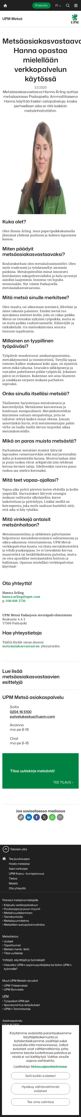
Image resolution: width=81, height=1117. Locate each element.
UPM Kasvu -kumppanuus (26, 873)
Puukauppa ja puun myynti (22, 909)
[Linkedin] (28, 817)
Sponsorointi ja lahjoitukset (22, 1005)
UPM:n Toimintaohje (17, 1009)
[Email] (60, 817)
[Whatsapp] (52, 817)
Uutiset (8, 941)
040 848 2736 (15, 601)
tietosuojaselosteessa (49, 1066)
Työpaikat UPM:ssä (16, 1001)
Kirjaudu (41, 5)
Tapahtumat (12, 945)
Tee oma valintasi (40, 1102)
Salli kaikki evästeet (40, 1076)
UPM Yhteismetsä (16, 985)
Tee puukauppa (19, 859)
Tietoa (13, 878)
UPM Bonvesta (14, 989)
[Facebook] (36, 817)
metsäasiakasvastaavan (21, 646)
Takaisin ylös (18, 849)
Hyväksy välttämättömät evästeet (41, 1089)
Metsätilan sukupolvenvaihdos (24, 925)
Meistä (13, 883)
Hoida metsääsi (19, 864)
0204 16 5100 (20, 711)
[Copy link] (20, 817)
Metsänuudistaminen (18, 913)
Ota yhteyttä (17, 888)
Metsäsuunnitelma (16, 921)
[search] (68, 5)
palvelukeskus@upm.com (32, 716)
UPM (5, 996)
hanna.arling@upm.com (21, 596)
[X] (44, 817)
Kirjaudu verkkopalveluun (21, 905)
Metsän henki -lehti (16, 949)
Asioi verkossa (18, 869)
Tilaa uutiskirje (13, 953)
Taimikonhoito (13, 917)
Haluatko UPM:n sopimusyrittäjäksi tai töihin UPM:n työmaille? (38, 967)
